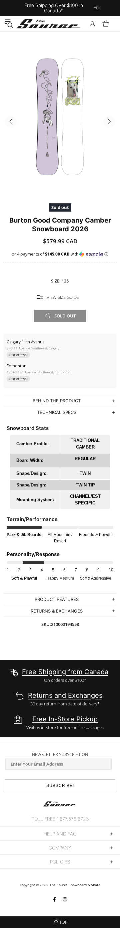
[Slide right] (109, 122)
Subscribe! (60, 785)
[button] (8, 23)
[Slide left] (11, 122)
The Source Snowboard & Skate (75, 884)
